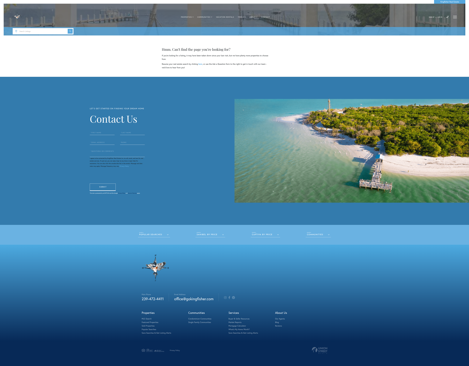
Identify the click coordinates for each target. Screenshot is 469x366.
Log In (439, 17)
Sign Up (431, 17)
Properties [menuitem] (186, 17)
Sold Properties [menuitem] (148, 326)
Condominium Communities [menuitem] (199, 319)
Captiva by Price (262, 235)
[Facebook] (229, 297)
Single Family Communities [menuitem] (199, 322)
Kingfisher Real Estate (449, 2)
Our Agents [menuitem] (280, 319)
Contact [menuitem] (265, 17)
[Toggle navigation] (455, 17)
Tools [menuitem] (241, 17)
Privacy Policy (124, 166)
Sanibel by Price (207, 235)
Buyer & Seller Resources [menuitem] (239, 319)
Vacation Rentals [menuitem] (225, 17)
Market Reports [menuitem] (235, 322)
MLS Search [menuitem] (147, 319)
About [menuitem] (252, 17)
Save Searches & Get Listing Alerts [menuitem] (156, 333)
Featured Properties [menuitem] (150, 322)
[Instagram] (225, 297)
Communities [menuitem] (204, 17)
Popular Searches (150, 235)
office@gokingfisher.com (193, 298)
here (200, 64)
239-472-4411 (153, 298)
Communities (315, 235)
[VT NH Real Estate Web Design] (319, 350)
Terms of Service (132, 193)
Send (103, 187)
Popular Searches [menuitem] (149, 329)
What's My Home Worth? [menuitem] (239, 329)
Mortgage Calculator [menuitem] (237, 326)
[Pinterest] (233, 297)
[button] (70, 31)
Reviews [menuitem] (278, 326)
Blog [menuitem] (277, 322)
